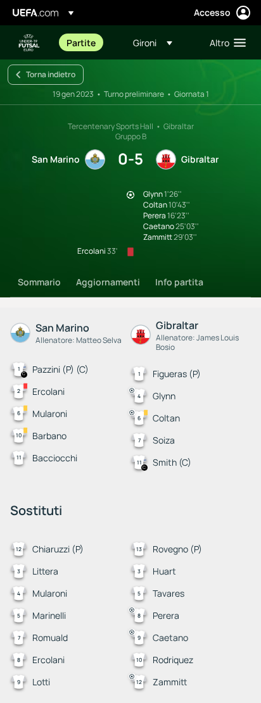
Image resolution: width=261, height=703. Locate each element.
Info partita (179, 282)
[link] (81, 42)
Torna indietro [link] (50, 74)
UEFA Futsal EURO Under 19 (29, 42)
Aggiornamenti (108, 282)
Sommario (39, 282)
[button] (153, 42)
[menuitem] (89, 42)
